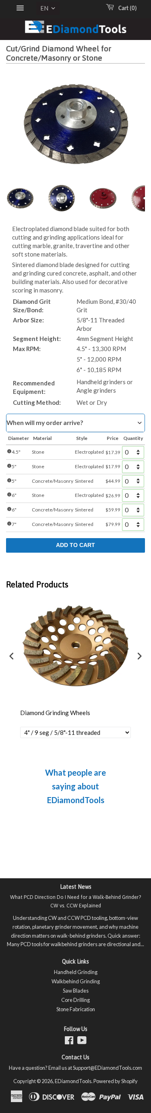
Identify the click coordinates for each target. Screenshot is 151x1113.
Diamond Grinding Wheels (55, 712)
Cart (126, 9)
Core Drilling (75, 1000)
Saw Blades (76, 990)
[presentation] (11, 656)
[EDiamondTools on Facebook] (69, 1042)
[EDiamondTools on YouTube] (82, 1042)
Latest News (75, 887)
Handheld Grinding (75, 972)
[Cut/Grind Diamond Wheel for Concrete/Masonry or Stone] (20, 198)
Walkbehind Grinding (76, 981)
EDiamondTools (73, 1081)
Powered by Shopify (115, 1081)
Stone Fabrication (75, 1009)
